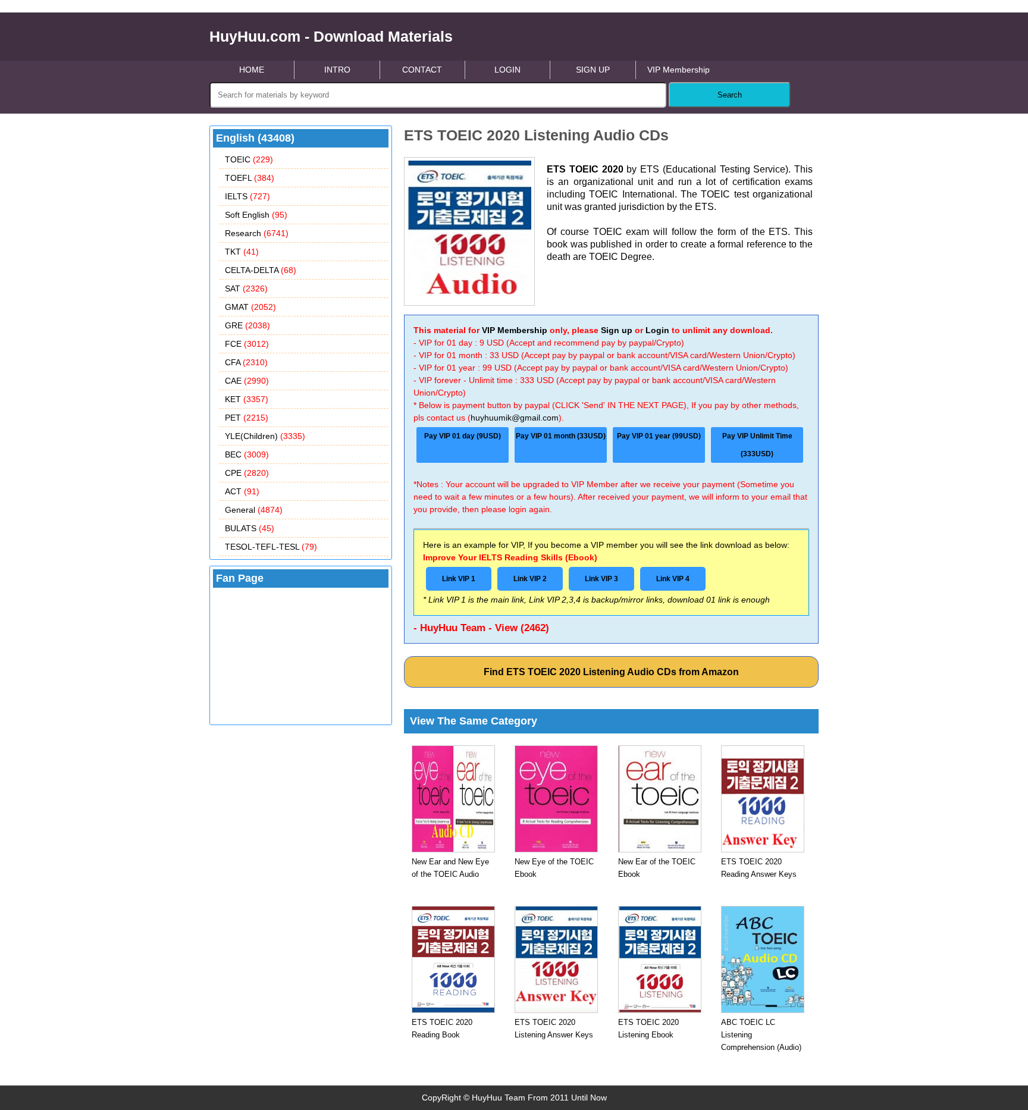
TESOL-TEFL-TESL (271, 546)
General (254, 510)
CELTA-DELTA (260, 270)
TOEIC (249, 159)
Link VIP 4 (672, 579)
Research (257, 233)
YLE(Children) (265, 436)
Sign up (616, 330)
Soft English (256, 215)
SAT (246, 288)
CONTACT (422, 69)
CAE (247, 380)
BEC (247, 454)
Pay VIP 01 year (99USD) (659, 436)
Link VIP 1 (458, 579)
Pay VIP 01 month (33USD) (561, 436)
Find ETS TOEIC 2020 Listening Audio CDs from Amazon (611, 672)
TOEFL (249, 178)
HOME (251, 69)
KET (246, 399)
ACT (242, 491)
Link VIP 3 (601, 579)
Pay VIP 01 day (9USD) (462, 436)
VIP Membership (678, 69)
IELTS (247, 196)
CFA (246, 362)
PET (246, 417)
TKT (242, 251)
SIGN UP (593, 69)
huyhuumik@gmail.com (515, 417)
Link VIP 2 (530, 579)
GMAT (250, 307)
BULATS (249, 528)
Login (657, 330)
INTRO (337, 69)
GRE (247, 325)
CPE (247, 473)
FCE (247, 344)
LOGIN (507, 69)
